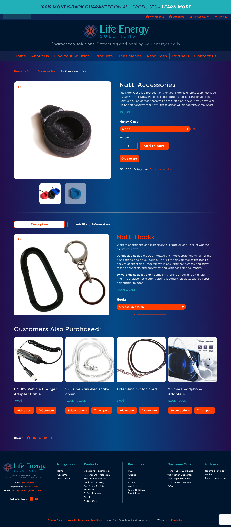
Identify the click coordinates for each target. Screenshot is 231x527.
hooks (122, 299)
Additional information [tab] (93, 224)
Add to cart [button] (23, 410)
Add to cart (154, 145)
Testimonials (63, 478)
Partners (180, 55)
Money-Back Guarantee (180, 470)
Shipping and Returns (178, 478)
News (131, 478)
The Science (130, 55)
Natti (170, 169)
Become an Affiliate (215, 477)
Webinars (133, 486)
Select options (77, 410)
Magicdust (177, 520)
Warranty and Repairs (179, 482)
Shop (30, 71)
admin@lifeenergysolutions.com (28, 490)
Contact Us (205, 55)
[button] (20, 87)
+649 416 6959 (32, 486)
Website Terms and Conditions (85, 520)
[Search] (5, 16)
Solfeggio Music (92, 493)
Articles (132, 474)
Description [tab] (39, 224)
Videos (131, 482)
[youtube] (36, 499)
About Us (40, 55)
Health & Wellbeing (94, 482)
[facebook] (31, 499)
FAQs (130, 470)
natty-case (129, 121)
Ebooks (87, 497)
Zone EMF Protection (95, 478)
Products (104, 55)
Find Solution (72, 55)
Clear (196, 128)
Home (20, 55)
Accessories (46, 71)
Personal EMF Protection (97, 474)
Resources (157, 55)
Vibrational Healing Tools (97, 470)
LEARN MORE (176, 7)
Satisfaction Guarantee (180, 474)
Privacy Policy (56, 520)
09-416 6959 (28, 482)
